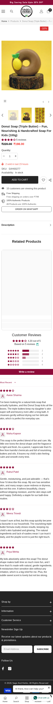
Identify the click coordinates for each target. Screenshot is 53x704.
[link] (43, 180)
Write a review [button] (26, 372)
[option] (26, 65)
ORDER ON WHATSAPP (26, 209)
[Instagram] (9, 668)
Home (4, 21)
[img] (7, 390)
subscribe (43, 649)
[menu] (3, 11)
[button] (43, 101)
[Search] (11, 11)
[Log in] (41, 11)
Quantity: (6, 150)
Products (14, 21)
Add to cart (20, 180)
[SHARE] (49, 180)
